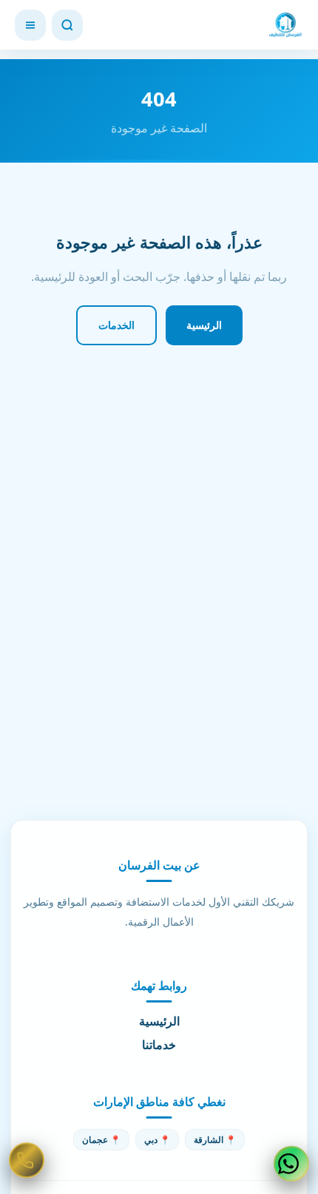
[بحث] (67, 25)
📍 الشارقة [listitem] (215, 1139)
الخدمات (116, 325)
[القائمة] (30, 25)
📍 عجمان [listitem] (101, 1139)
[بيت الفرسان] (285, 25)
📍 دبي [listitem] (157, 1139)
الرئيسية (204, 325)
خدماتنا (159, 1045)
